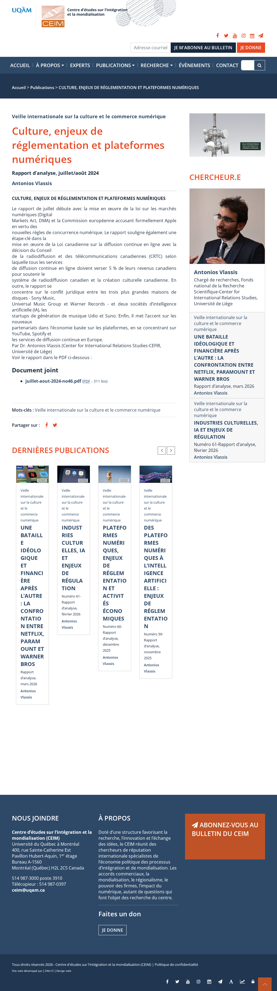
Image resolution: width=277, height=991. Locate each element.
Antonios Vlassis (32, 183)
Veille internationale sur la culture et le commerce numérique (89, 116)
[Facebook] (217, 36)
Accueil (20, 65)
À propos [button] (48, 65)
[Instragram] (198, 981)
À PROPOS (114, 817)
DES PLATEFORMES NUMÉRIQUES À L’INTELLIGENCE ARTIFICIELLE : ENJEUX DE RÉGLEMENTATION (156, 577)
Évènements (194, 65)
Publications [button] (113, 65)
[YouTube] (235, 36)
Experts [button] (80, 65)
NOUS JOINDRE (35, 817)
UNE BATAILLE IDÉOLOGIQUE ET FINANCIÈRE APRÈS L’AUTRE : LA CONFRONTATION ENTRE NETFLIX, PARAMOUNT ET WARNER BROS (32, 596)
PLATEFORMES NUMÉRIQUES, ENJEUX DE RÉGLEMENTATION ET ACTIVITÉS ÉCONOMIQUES (115, 573)
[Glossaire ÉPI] (231, 981)
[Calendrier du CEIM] (252, 36)
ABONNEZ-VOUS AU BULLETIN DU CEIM (225, 829)
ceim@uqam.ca (28, 890)
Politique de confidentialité (176, 964)
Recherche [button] (155, 65)
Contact (227, 65)
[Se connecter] (253, 981)
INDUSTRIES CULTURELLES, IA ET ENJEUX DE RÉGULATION (226, 429)
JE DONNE (251, 48)
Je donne (112, 930)
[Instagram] (243, 36)
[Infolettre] (261, 36)
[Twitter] (226, 36)
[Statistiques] (242, 981)
